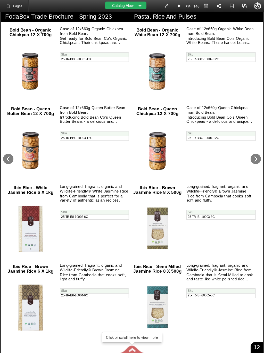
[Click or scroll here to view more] (132, 349)
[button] (132, 349)
